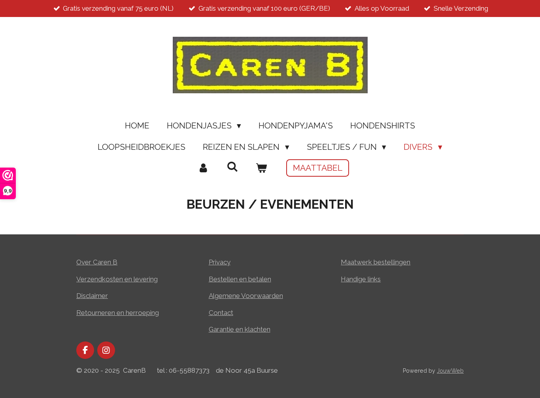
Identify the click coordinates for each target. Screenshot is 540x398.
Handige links (361, 279)
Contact (221, 313)
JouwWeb (450, 371)
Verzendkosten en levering (117, 279)
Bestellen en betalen (240, 279)
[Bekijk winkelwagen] (261, 168)
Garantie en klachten (239, 329)
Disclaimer (92, 296)
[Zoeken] (232, 166)
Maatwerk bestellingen (375, 262)
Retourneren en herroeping (117, 313)
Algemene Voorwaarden (246, 296)
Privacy (219, 262)
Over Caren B (96, 262)
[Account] (203, 168)
